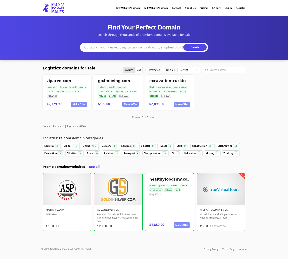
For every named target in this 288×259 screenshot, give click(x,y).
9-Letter (147, 145)
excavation (155, 91)
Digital (70, 145)
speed (50, 91)
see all (94, 166)
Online (89, 145)
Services (128, 145)
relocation (131, 91)
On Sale (170, 69)
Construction (202, 145)
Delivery (108, 145)
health (184, 185)
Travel (92, 153)
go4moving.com (114, 80)
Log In (228, 7)
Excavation (52, 153)
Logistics (51, 145)
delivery (63, 87)
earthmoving (170, 91)
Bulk (181, 145)
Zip (175, 153)
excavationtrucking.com (173, 80)
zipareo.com (59, 80)
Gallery (129, 69)
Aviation (111, 153)
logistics (60, 91)
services (121, 87)
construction (180, 87)
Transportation (155, 153)
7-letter (77, 91)
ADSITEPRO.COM (55, 209)
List (138, 69)
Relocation (192, 153)
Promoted (154, 69)
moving (102, 95)
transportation (105, 91)
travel (73, 87)
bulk (152, 87)
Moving (212, 153)
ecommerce (156, 190)
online (102, 87)
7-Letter (74, 153)
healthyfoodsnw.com (170, 179)
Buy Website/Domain (128, 7)
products (163, 185)
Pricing (204, 7)
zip (69, 91)
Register (240, 7)
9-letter (112, 95)
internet (174, 185)
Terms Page (228, 249)
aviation (82, 87)
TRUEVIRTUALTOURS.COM (214, 209)
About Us (190, 7)
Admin (243, 249)
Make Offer (79, 104)
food (178, 190)
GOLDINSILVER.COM (108, 209)
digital (111, 87)
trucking (182, 91)
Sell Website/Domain (156, 7)
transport (52, 87)
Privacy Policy (211, 249)
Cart (218, 7)
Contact (176, 7)
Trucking (230, 153)
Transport (131, 153)
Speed (165, 145)
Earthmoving (227, 145)
